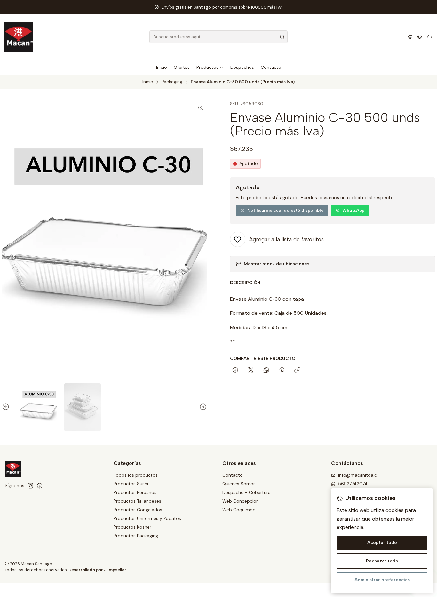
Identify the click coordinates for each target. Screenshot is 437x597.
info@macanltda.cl (358, 475)
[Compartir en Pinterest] (281, 370)
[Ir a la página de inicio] (18, 37)
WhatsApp (353, 210)
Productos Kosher (132, 527)
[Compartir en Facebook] (235, 370)
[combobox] (218, 36)
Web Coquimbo (239, 510)
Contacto (232, 475)
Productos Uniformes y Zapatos (147, 518)
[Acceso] (419, 36)
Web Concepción (240, 501)
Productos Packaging (136, 535)
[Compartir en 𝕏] (250, 370)
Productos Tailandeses (137, 501)
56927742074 (353, 484)
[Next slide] (202, 407)
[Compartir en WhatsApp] (266, 370)
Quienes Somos (239, 484)
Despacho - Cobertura (246, 492)
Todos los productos (136, 475)
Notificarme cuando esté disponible (285, 210)
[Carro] (429, 36)
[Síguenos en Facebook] (39, 485)
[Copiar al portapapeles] (297, 370)
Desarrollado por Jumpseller (97, 570)
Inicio (147, 82)
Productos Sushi (131, 484)
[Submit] (282, 36)
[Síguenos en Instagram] (30, 485)
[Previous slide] (7, 407)
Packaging (172, 82)
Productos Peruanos (135, 492)
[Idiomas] (410, 36)
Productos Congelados (138, 510)
